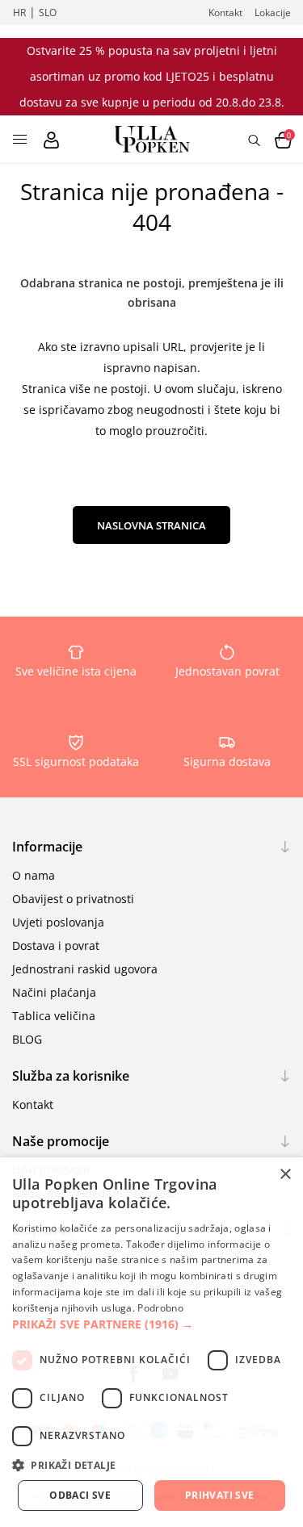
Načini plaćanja (54, 992)
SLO (48, 12)
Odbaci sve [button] (80, 1495)
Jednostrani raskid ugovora (85, 969)
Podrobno (160, 1308)
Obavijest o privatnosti (73, 898)
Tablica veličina (53, 1015)
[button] (151, 1324)
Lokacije (273, 12)
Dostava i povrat (55, 945)
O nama (33, 875)
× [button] (285, 1175)
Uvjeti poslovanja (58, 922)
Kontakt (225, 12)
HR (19, 12)
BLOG (27, 1039)
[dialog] (151, 1342)
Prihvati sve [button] (220, 1495)
